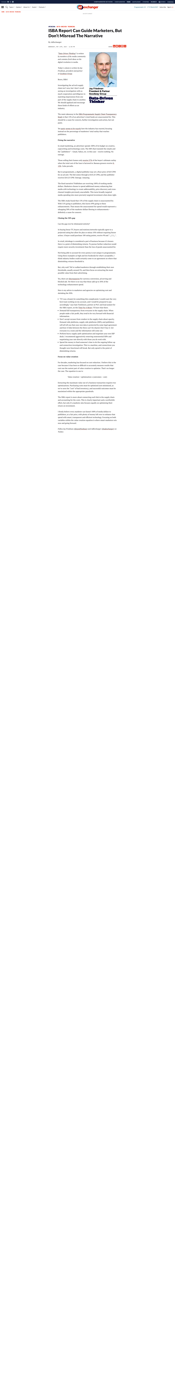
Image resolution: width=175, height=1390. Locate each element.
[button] (6, 7)
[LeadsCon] (154, 1)
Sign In (169, 7)
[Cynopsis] (146, 1)
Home (2, 12)
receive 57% (87, 160)
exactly (78, 128)
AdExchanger (56, 42)
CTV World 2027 (152, 7)
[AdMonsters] (162, 2)
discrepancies (74, 279)
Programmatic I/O (140, 7)
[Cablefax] (170, 1)
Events (34, 7)
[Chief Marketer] (120, 1)
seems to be (70, 128)
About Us (26, 7)
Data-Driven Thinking (13, 12)
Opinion (18, 7)
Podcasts (42, 7)
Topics (11, 7)
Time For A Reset (85, 307)
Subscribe (163, 7)
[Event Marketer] (136, 1)
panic (63, 128)
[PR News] (128, 1)
